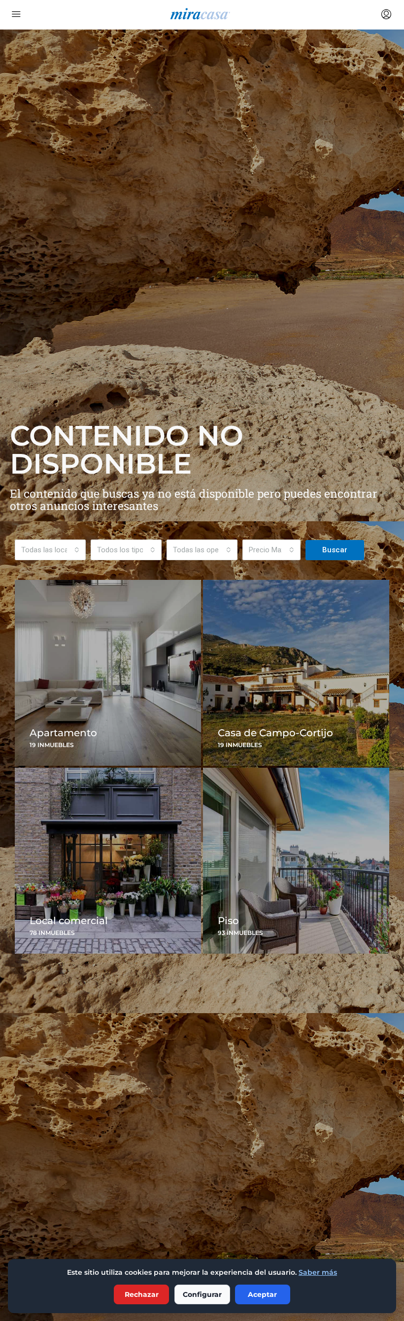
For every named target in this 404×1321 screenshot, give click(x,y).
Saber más (318, 1272)
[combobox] (50, 550)
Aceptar (262, 1294)
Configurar (202, 1294)
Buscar (334, 549)
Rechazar (142, 1294)
